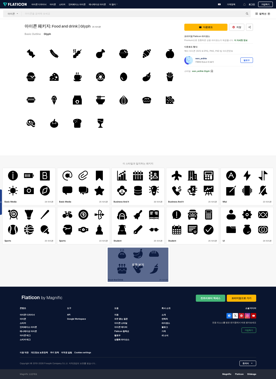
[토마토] (54, 123)
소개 (164, 314)
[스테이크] (31, 123)
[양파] (124, 100)
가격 (164, 331)
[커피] (77, 77)
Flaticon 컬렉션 (121, 331)
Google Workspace (76, 319)
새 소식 (165, 335)
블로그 (165, 327)
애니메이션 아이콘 (97, 4)
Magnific (226, 374)
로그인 (252, 4)
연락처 (165, 319)
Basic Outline (33, 34)
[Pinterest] (241, 316)
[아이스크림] (54, 100)
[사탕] (31, 54)
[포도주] (100, 123)
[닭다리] (100, 54)
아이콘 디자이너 (38, 4)
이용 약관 (24, 352)
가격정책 (231, 4)
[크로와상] (147, 54)
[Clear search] (240, 13)
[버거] (31, 77)
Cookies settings (82, 352)
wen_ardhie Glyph (201, 71)
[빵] (77, 123)
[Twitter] (235, 316)
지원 (116, 314)
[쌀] (124, 54)
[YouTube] (253, 316)
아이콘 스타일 (120, 323)
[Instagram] (247, 316)
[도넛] (100, 77)
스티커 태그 (25, 339)
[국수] (100, 100)
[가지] (147, 77)
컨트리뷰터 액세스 (210, 298)
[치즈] (54, 77)
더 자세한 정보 (241, 40)
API (68, 314)
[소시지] (54, 54)
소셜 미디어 (250, 308)
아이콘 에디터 (120, 327)
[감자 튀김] (170, 77)
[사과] (170, 54)
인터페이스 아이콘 (77, 4)
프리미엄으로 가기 (241, 298)
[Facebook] (229, 316)
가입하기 (265, 4)
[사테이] (77, 54)
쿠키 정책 (54, 352)
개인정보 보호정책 (39, 352)
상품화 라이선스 (121, 339)
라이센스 (166, 323)
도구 (69, 308)
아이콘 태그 (25, 335)
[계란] (124, 77)
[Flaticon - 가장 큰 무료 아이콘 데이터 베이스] (15, 4)
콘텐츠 (23, 308)
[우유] (77, 100)
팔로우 (117, 335)
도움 (116, 308)
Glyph (47, 34)
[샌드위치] (170, 100)
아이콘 (53, 4)
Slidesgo (251, 374)
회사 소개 (166, 308)
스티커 (62, 4)
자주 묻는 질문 (121, 319)
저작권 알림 (66, 352)
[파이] (147, 100)
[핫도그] (31, 100)
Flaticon (239, 374)
